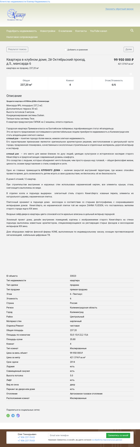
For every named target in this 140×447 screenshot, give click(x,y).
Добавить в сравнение (77, 50)
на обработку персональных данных (107, 440)
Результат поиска (17, 49)
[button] (119, 9)
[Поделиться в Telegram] (13, 415)
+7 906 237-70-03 (26, 437)
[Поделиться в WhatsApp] (8, 415)
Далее (129, 49)
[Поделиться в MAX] (18, 415)
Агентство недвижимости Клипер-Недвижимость (25, 1)
